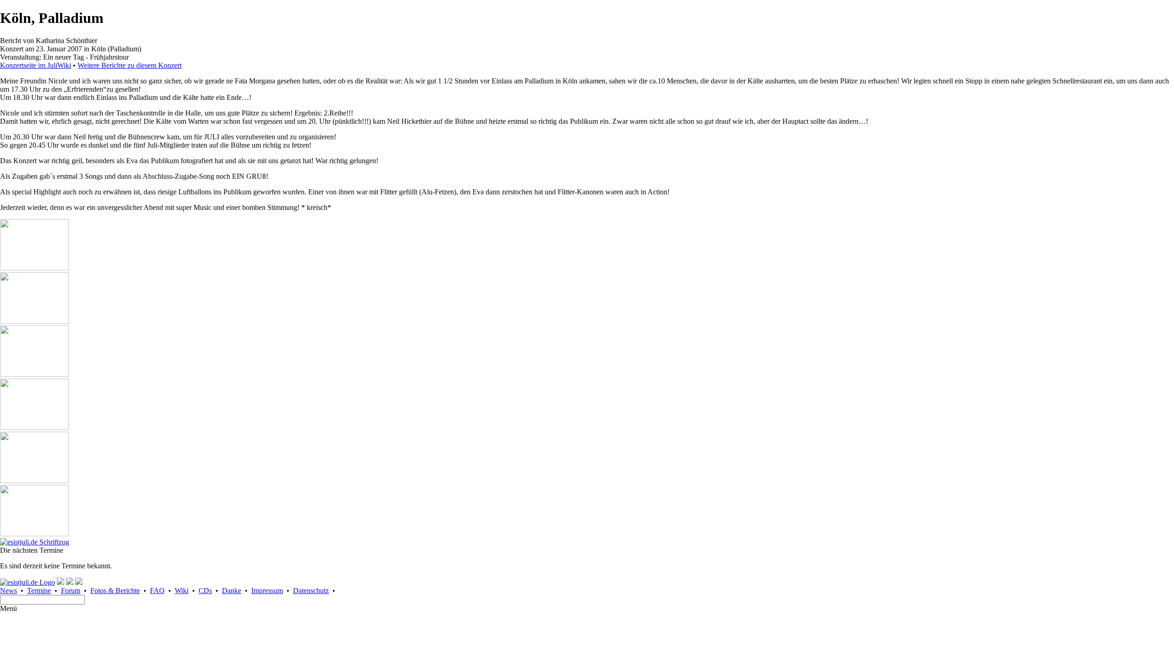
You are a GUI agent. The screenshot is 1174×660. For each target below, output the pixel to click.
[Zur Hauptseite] (34, 542)
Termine (39, 590)
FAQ (157, 590)
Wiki (181, 590)
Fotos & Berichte (115, 590)
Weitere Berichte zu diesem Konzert (130, 65)
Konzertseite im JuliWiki (35, 65)
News (8, 590)
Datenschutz (311, 590)
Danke (231, 590)
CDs (205, 590)
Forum (70, 590)
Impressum (267, 590)
